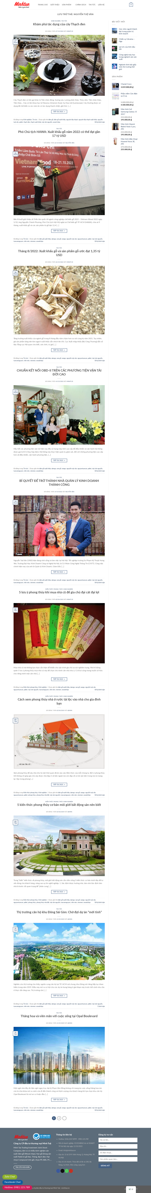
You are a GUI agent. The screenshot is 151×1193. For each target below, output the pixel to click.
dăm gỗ (50, 119)
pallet (21, 122)
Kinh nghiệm (56, 21)
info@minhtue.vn (69, 1150)
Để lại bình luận (100, 122)
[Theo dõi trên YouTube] (71, 1171)
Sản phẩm (66, 5)
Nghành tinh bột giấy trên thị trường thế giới (127, 67)
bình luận (101, 1006)
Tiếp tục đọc (59, 111)
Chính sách (81, 5)
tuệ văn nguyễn (47, 122)
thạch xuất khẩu (36, 122)
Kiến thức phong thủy (54, 589)
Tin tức (92, 5)
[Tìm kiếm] (136, 4)
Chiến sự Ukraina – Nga (127, 40)
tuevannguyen (18, 241)
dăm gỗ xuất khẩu (59, 119)
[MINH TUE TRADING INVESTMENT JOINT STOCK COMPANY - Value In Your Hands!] (24, 5)
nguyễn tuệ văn (72, 239)
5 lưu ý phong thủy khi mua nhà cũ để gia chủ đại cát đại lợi (59, 592)
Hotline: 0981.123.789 (17, 1187)
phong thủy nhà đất (42, 795)
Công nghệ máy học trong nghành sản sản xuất (128, 57)
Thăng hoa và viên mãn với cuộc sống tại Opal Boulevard (59, 1016)
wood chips (56, 122)
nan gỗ (59, 239)
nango (64, 239)
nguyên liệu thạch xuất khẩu (88, 119)
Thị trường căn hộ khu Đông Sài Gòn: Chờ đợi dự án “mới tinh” (59, 912)
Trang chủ (43, 5)
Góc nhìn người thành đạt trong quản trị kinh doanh (128, 31)
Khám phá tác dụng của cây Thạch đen (59, 24)
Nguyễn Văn (69, 143)
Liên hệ (101, 5)
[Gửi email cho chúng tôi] (62, 1171)
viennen (33, 241)
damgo (54, 239)
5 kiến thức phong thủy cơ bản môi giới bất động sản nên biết (59, 804)
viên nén (26, 241)
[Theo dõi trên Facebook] (58, 1171)
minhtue (70, 31)
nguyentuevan (82, 239)
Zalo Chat (10, 1176)
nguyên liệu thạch (72, 119)
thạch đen (27, 122)
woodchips (39, 241)
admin (70, 710)
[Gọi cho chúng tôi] (67, 1171)
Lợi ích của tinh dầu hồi (127, 48)
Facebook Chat (13, 1182)
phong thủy (32, 795)
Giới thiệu (54, 5)
